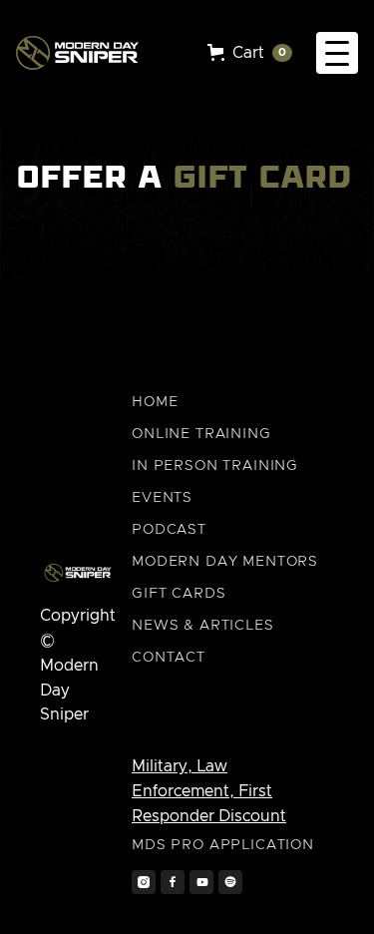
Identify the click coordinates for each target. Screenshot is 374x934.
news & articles (203, 626)
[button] (249, 53)
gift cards (178, 594)
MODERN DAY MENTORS (225, 562)
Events (162, 498)
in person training (215, 466)
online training (201, 434)
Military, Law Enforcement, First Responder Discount (209, 791)
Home (155, 402)
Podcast (169, 530)
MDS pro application (223, 845)
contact (168, 658)
